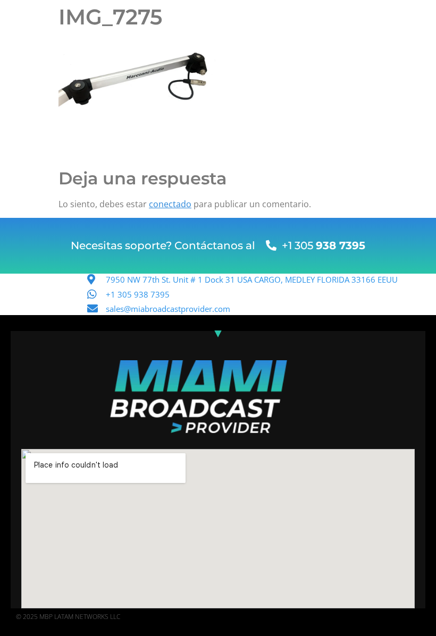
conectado (170, 204)
